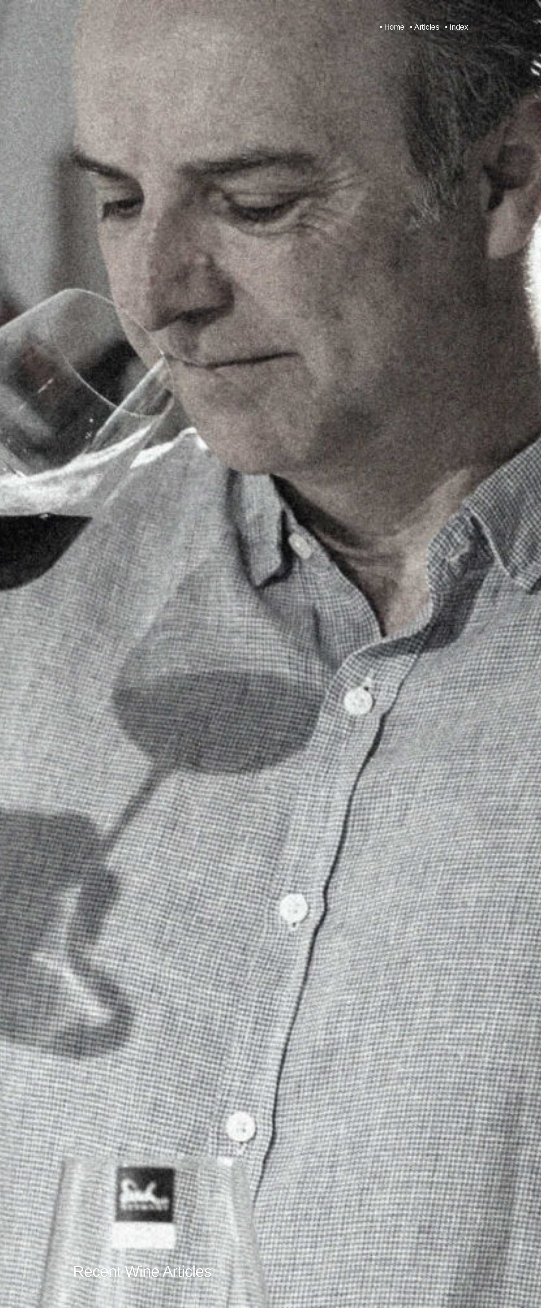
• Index (456, 27)
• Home (391, 27)
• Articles (424, 27)
